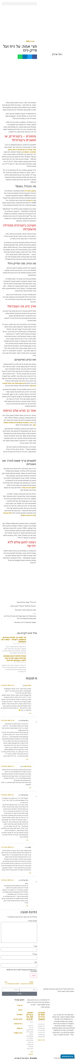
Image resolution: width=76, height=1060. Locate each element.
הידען (31, 200)
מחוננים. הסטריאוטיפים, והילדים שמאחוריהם (39, 1016)
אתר (35, 962)
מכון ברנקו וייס (30, 191)
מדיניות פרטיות (67, 1056)
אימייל (34, 954)
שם (35, 946)
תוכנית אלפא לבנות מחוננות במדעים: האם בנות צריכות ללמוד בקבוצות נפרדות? (14, 658)
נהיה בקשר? (18, 1033)
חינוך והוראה (17, 1019)
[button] (19, 3)
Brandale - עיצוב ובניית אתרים (26, 1058)
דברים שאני (18, 1024)
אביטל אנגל (27, 766)
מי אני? (19, 1005)
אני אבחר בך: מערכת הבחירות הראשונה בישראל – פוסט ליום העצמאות (13, 639)
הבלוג (20, 1010)
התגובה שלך (32, 921)
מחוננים (19, 1014)
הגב (30, 713)
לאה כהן (28, 685)
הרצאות (19, 1028)
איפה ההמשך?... (40, 1040)
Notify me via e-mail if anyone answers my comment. (22, 970)
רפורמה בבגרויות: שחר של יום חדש (29, 1016)
